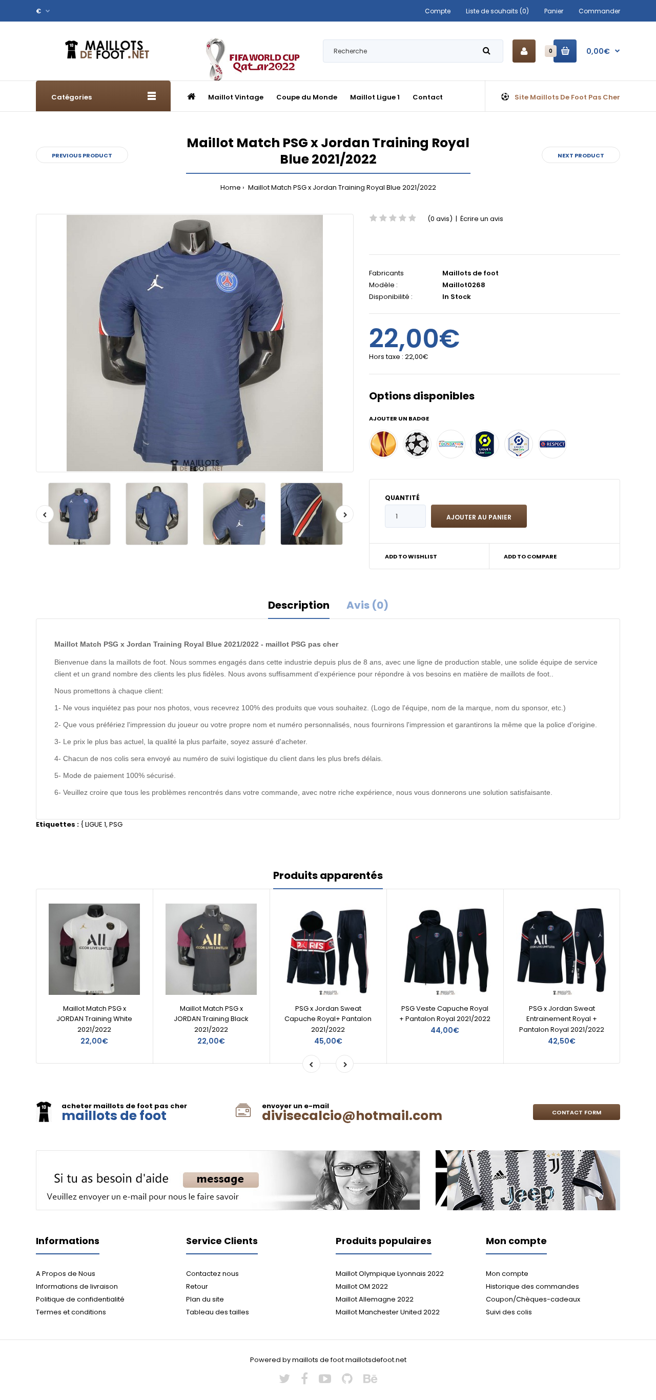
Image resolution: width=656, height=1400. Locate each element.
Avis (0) (367, 605)
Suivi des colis (509, 1312)
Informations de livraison (77, 1286)
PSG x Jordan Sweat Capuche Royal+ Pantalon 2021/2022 (328, 1019)
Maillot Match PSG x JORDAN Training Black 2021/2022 (211, 1019)
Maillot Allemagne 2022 (375, 1299)
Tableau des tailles (217, 1312)
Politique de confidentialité (80, 1299)
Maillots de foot (470, 273)
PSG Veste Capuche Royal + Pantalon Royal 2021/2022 (444, 1014)
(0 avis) (440, 219)
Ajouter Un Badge (399, 418)
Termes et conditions (71, 1312)
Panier (553, 11)
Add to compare (530, 556)
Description (299, 605)
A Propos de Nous (65, 1273)
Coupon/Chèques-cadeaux (533, 1299)
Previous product (82, 155)
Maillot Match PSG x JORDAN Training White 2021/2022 (94, 1019)
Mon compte (507, 1273)
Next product (581, 155)
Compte (437, 11)
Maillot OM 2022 (362, 1286)
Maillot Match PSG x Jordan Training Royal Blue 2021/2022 (341, 187)
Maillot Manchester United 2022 (388, 1312)
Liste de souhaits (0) (497, 11)
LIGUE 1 (95, 824)
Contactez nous (212, 1273)
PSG (115, 824)
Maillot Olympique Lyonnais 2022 (390, 1273)
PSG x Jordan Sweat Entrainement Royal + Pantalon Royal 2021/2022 (561, 1019)
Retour (197, 1286)
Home (230, 187)
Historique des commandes (532, 1286)
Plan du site (205, 1299)
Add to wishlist (411, 556)
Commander (599, 11)
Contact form (576, 1112)
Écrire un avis (481, 219)
